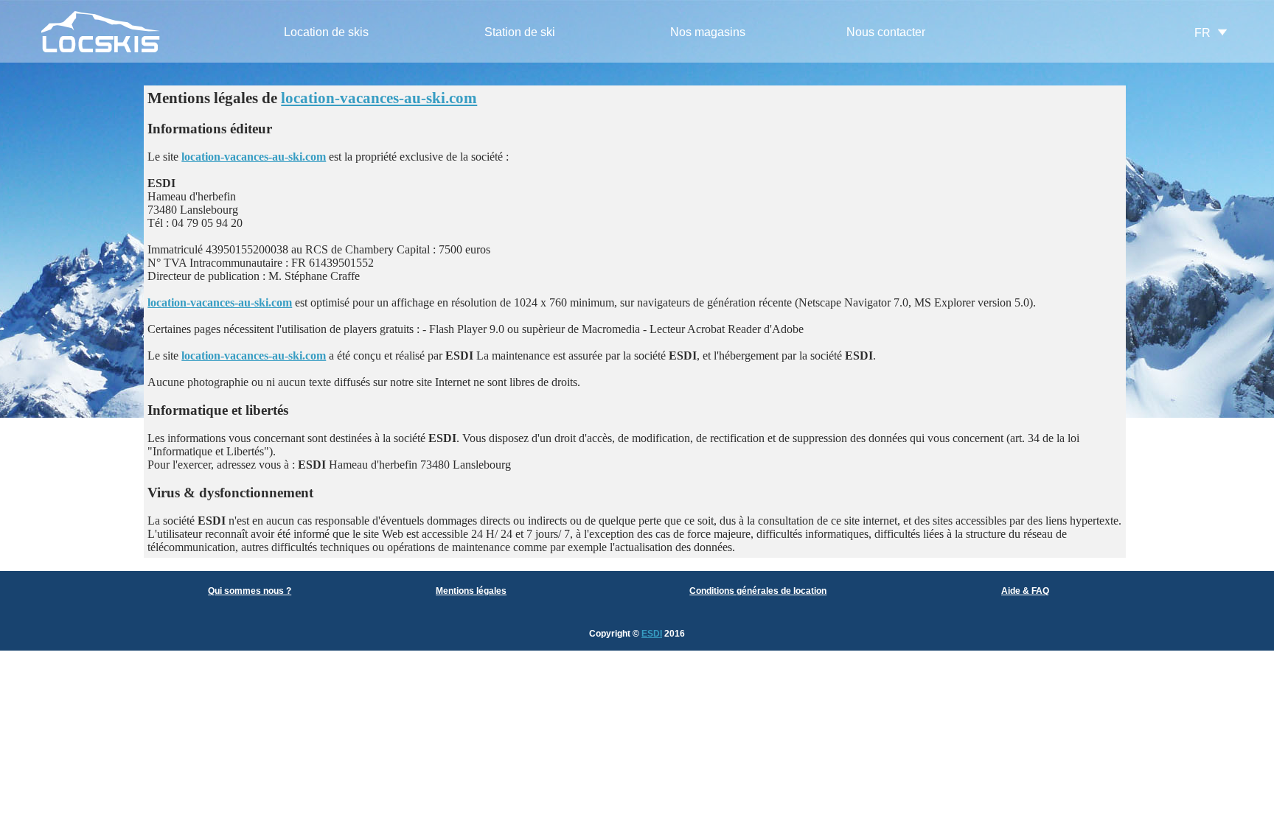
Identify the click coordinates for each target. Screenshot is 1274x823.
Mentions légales (471, 591)
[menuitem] (326, 32)
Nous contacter (885, 32)
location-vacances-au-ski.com (379, 98)
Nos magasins (707, 32)
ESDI (651, 633)
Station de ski (519, 32)
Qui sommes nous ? (249, 591)
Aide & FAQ (1025, 591)
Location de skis (326, 32)
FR (1202, 33)
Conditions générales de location (757, 591)
